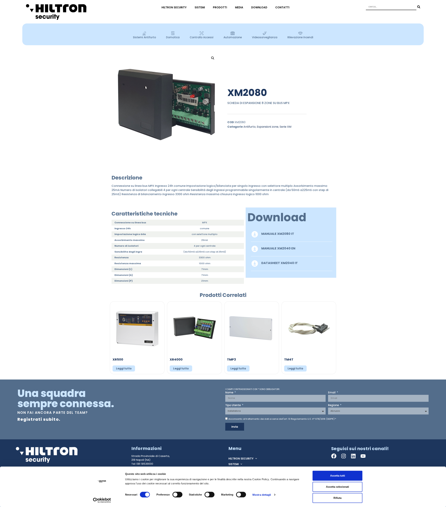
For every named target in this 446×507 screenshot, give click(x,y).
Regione (334, 405)
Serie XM (285, 127)
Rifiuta (337, 497)
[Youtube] (363, 456)
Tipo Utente (233, 405)
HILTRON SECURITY (174, 7)
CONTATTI (282, 7)
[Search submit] (418, 6)
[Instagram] (343, 456)
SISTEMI (200, 7)
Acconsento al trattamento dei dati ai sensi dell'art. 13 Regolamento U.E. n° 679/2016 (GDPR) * (282, 419)
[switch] (177, 494)
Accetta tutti (337, 475)
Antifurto (249, 127)
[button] (213, 58)
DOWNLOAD (259, 7)
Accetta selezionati (337, 486)
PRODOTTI (220, 7)
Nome (229, 392)
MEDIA (239, 7)
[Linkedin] (353, 456)
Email (332, 392)
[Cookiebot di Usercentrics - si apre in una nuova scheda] (102, 500)
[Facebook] (333, 456)
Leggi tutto (124, 368)
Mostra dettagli (261, 494)
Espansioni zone (267, 127)
